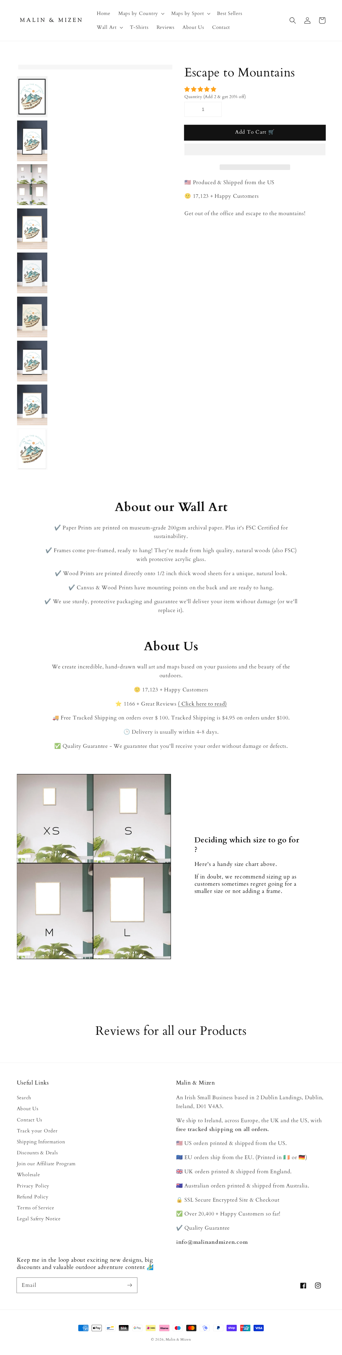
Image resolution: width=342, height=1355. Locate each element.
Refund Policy (33, 1197)
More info (313, 991)
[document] (94, 67)
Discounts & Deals (37, 1153)
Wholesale (28, 1175)
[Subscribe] (129, 1285)
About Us (27, 1109)
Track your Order (37, 1131)
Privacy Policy (33, 1186)
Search (24, 1098)
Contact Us (29, 1120)
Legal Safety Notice (39, 1219)
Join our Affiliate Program (46, 1164)
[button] (201, 89)
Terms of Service (35, 1208)
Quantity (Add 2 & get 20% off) (215, 97)
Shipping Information (41, 1142)
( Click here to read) (202, 703)
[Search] (292, 20)
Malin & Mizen (178, 1339)
